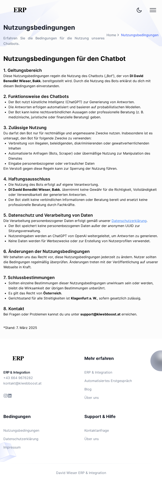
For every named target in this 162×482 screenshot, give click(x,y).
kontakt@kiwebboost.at (22, 383)
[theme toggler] (139, 10)
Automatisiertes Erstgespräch (108, 381)
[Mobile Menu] (153, 10)
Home (111, 35)
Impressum (12, 447)
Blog (88, 389)
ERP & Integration (16, 372)
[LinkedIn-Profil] (10, 396)
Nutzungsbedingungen (21, 430)
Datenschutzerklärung (129, 221)
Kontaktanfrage (96, 430)
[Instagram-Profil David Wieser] (5, 396)
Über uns (91, 397)
